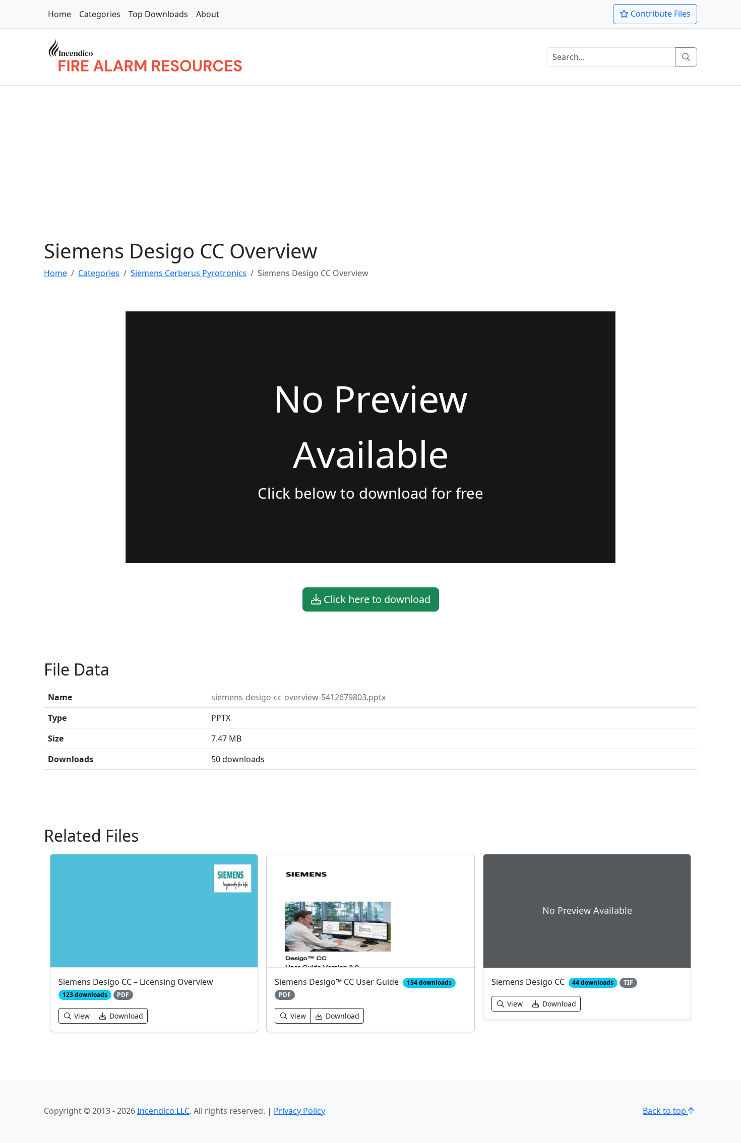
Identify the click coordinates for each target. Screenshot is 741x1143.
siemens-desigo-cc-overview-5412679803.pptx (298, 697)
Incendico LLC (163, 1110)
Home (59, 14)
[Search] (686, 56)
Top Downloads (158, 14)
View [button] (81, 1016)
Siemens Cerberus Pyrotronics (188, 273)
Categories (99, 14)
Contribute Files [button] (660, 13)
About (207, 14)
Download (125, 1016)
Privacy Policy (299, 1110)
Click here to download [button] (375, 599)
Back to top (665, 1110)
